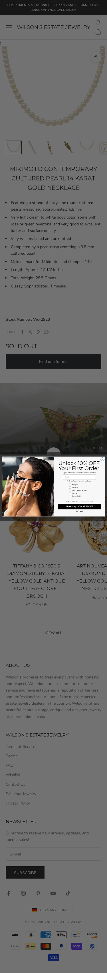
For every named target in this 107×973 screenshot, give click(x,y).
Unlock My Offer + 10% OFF (79, 506)
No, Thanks (79, 511)
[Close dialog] (102, 459)
